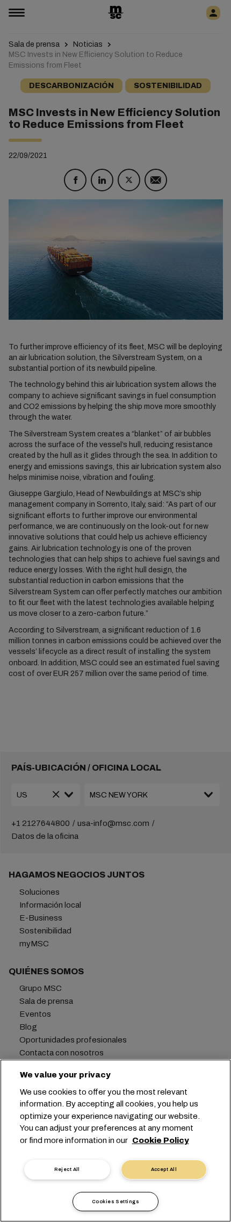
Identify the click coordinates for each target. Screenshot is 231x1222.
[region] (115, 1140)
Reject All (67, 1169)
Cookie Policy (160, 1140)
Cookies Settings (115, 1201)
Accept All (164, 1169)
